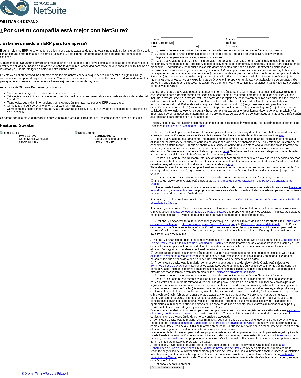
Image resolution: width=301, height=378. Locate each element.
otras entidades (182, 190)
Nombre (155, 39)
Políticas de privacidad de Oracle (235, 271)
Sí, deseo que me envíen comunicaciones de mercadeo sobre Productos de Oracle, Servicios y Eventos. (219, 50)
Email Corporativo (161, 42)
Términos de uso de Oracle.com (170, 265)
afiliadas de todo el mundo (185, 211)
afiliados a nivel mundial (165, 255)
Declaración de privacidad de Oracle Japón (208, 224)
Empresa (231, 46)
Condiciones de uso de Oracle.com (234, 180)
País (153, 46)
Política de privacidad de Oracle (260, 224)
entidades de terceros (179, 313)
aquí (281, 135)
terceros (190, 255)
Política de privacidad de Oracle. (186, 125)
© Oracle (27, 373)
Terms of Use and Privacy (51, 373)
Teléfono (231, 42)
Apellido (231, 39)
